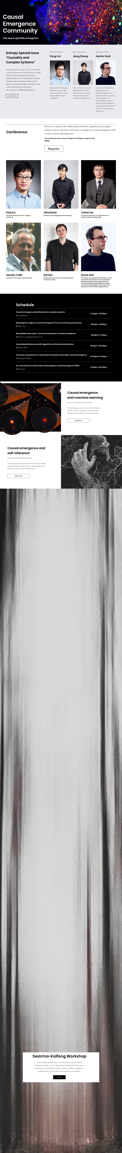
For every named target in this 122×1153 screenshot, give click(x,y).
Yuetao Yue (87, 212)
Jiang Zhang (50, 212)
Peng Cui (10, 212)
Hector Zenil (87, 274)
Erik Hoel (48, 274)
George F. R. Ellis (14, 274)
